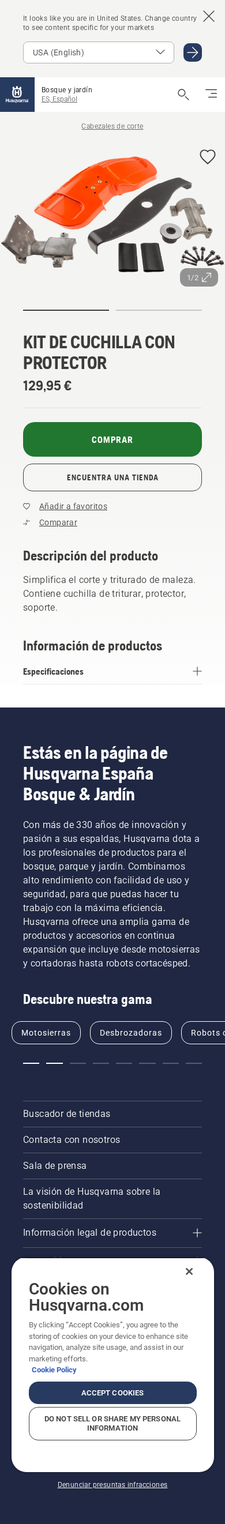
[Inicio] (17, 94)
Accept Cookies (112, 1392)
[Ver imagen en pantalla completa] (112, 216)
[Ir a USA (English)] (192, 52)
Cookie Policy (54, 1369)
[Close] (189, 1271)
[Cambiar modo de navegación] (211, 94)
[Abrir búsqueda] (183, 94)
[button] (207, 157)
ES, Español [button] (59, 99)
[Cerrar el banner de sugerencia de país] (209, 16)
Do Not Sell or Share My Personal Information (112, 1423)
